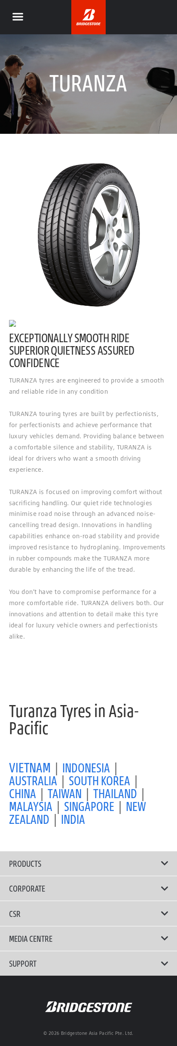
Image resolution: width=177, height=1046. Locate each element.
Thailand (115, 793)
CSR (15, 913)
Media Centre (30, 938)
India (73, 819)
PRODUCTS (25, 863)
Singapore (89, 806)
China (22, 793)
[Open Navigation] (17, 17)
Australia (33, 780)
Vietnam (30, 767)
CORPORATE (27, 888)
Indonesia (86, 767)
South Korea (99, 780)
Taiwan (65, 793)
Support (23, 963)
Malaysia (30, 806)
